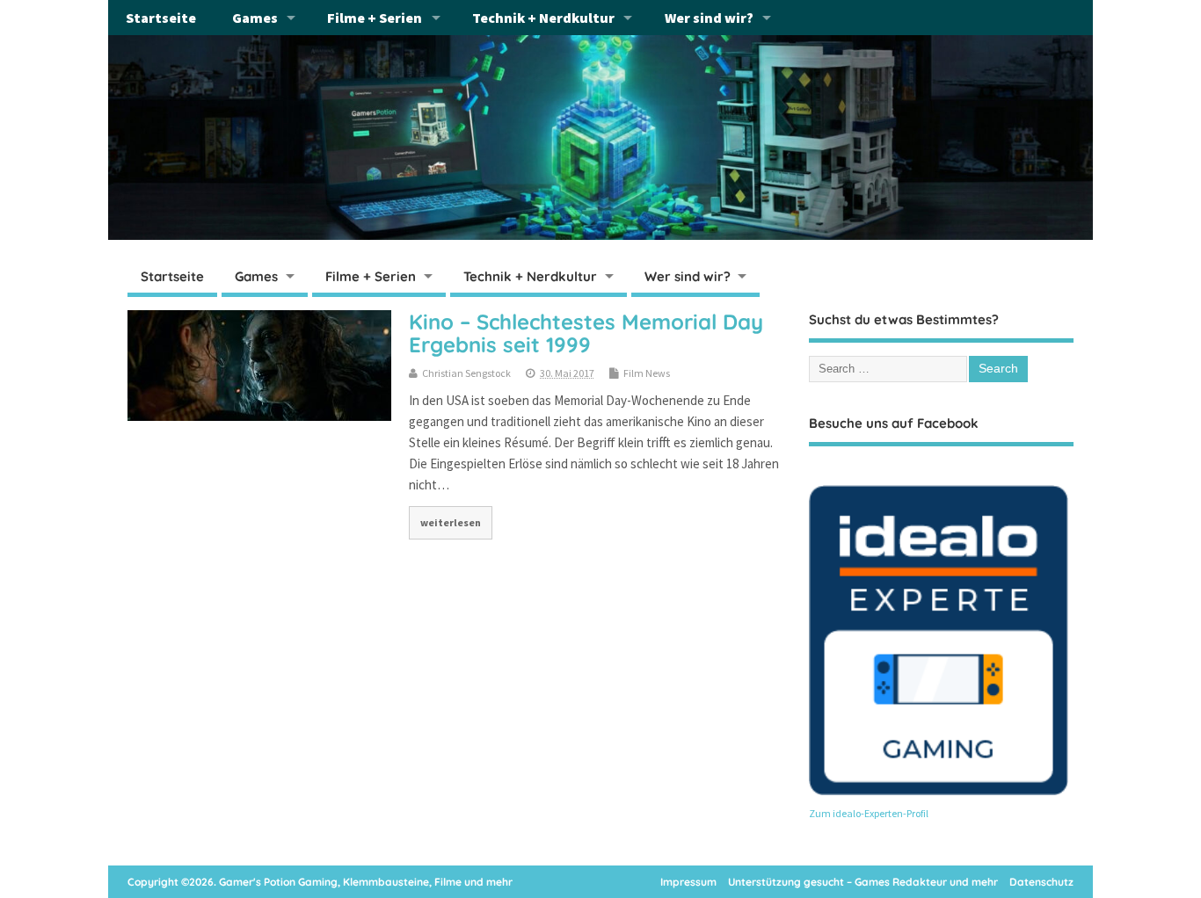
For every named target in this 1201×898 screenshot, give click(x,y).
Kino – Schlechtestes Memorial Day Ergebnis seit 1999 (586, 333)
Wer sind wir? (709, 17)
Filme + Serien (374, 17)
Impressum (688, 881)
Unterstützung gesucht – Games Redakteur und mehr (863, 881)
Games (255, 17)
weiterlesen (450, 522)
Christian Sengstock (466, 373)
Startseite (161, 17)
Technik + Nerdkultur (543, 17)
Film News (646, 373)
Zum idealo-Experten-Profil (868, 813)
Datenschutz (1041, 881)
